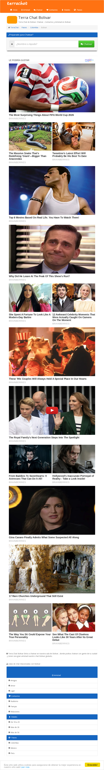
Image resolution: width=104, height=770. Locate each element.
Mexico (13, 748)
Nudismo (14, 701)
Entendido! (93, 764)
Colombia (34, 27)
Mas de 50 (14, 732)
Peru (12, 753)
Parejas (13, 706)
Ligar (12, 691)
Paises (79, 10)
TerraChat (14, 27)
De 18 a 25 (15, 722)
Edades (67, 10)
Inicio (15, 10)
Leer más (25, 766)
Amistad (26, 10)
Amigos (13, 680)
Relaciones (15, 711)
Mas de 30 (14, 727)
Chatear (39, 10)
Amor (12, 685)
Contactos (53, 10)
